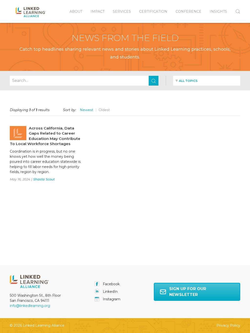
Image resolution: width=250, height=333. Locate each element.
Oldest (104, 110)
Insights (218, 11)
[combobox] (206, 81)
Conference (188, 11)
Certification (153, 11)
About (76, 11)
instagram (111, 299)
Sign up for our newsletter (187, 291)
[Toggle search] (235, 11)
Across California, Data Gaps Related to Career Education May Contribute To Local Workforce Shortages (45, 136)
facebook (111, 284)
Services (122, 11)
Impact (97, 11)
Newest (86, 110)
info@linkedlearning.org (30, 306)
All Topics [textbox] (188, 81)
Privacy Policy (228, 325)
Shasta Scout (44, 179)
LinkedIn (110, 291)
